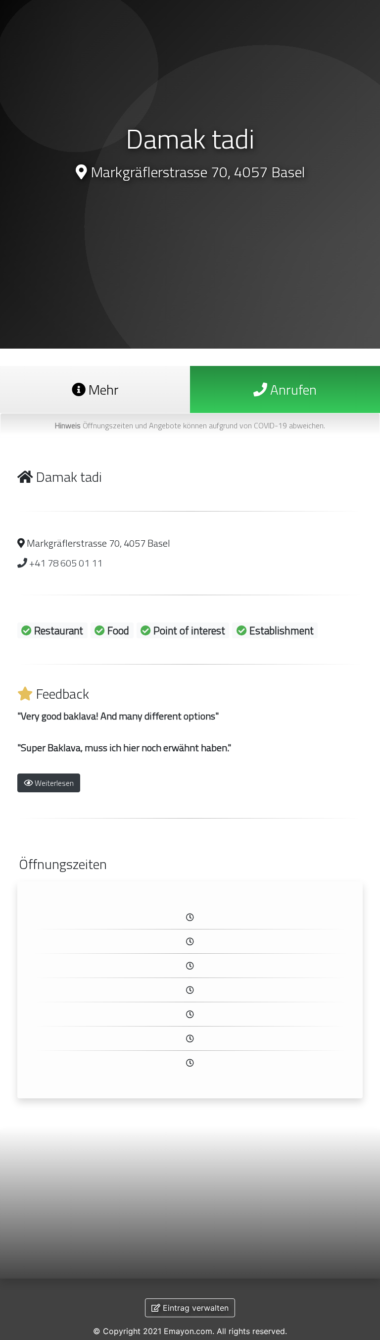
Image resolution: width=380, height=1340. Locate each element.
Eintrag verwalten (194, 1308)
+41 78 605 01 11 (64, 562)
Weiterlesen (53, 783)
